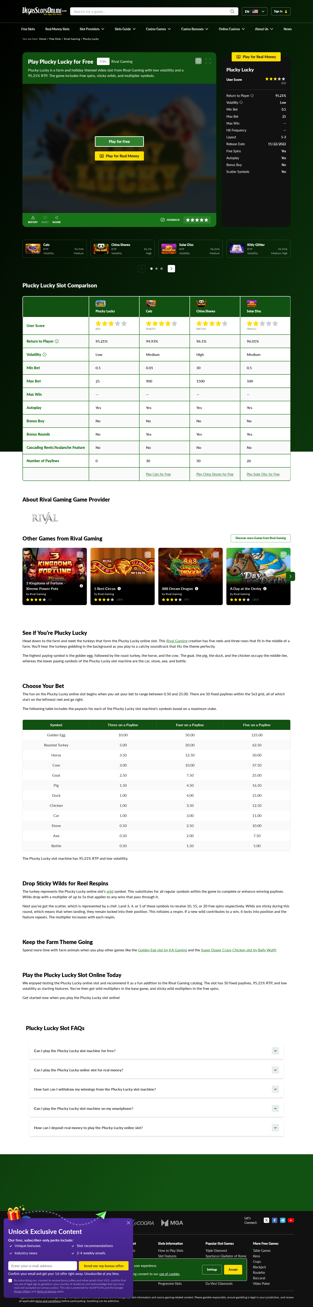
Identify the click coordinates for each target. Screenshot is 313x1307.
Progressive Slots (170, 1283)
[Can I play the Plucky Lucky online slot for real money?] (275, 1070)
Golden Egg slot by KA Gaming (162, 949)
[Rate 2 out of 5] (192, 220)
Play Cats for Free (158, 474)
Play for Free (119, 141)
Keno (256, 1256)
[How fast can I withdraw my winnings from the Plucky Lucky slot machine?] (275, 1089)
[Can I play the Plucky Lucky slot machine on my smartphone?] (275, 1108)
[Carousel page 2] (156, 268)
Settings (212, 1270)
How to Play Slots (170, 1250)
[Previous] (141, 268)
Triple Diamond (216, 1250)
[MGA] (172, 1222)
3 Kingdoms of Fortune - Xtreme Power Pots (46, 585)
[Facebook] (275, 1220)
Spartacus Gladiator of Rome (226, 1256)
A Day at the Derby (245, 588)
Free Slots (55, 39)
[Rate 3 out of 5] (197, 220)
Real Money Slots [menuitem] (57, 29)
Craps (257, 1261)
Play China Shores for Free (214, 474)
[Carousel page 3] (161, 268)
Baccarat (259, 1278)
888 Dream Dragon (177, 588)
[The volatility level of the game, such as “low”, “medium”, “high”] (241, 102)
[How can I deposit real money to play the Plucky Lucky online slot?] (275, 1127)
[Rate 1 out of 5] (188, 220)
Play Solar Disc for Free (263, 474)
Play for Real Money (122, 155)
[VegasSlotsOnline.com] (44, 11)
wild (110, 891)
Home (42, 39)
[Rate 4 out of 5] (201, 220)
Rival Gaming (72, 39)
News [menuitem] (288, 29)
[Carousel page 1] (151, 268)
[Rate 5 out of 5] (206, 220)
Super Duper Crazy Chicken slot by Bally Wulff (238, 949)
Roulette (259, 1272)
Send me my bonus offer (104, 1265)
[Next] (171, 268)
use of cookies (169, 1274)
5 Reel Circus (104, 588)
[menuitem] (92, 29)
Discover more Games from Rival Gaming (261, 538)
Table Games (262, 1250)
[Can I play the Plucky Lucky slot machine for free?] (275, 1050)
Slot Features (167, 1256)
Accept (233, 1270)
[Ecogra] (140, 1223)
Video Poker (261, 1283)
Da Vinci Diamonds (219, 1283)
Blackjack (259, 1267)
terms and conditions (48, 1301)
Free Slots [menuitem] (28, 29)
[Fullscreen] (208, 61)
